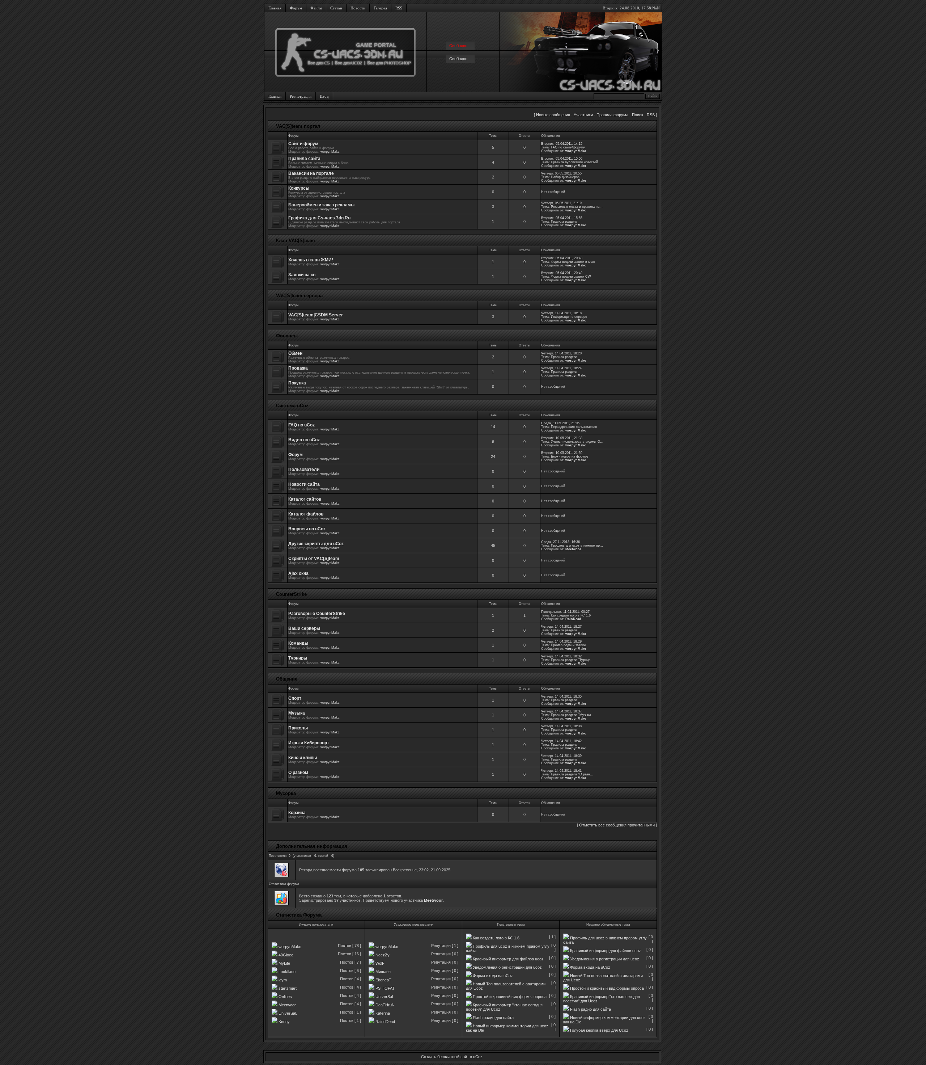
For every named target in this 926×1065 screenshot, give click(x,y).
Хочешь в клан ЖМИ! (310, 259)
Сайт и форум (303, 143)
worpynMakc (330, 151)
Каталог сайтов (304, 499)
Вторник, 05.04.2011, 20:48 (561, 258)
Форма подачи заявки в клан (573, 262)
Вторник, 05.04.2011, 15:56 (561, 218)
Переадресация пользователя (574, 427)
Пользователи (303, 469)
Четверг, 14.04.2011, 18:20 (561, 353)
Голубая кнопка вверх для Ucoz (599, 1030)
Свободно (458, 58)
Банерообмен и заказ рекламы (321, 204)
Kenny (284, 1021)
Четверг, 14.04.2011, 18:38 (561, 726)
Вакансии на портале (311, 173)
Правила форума (612, 115)
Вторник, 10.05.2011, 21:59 (561, 453)
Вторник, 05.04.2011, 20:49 (561, 273)
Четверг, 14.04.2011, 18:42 (561, 741)
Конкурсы (298, 188)
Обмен (295, 353)
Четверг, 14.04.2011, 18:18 (561, 313)
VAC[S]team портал (298, 126)
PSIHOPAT (385, 988)
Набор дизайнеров (565, 177)
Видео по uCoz (304, 439)
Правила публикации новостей (574, 162)
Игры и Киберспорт (308, 742)
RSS (398, 8)
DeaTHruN (385, 1005)
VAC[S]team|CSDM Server (315, 314)
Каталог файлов (305, 514)
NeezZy (382, 955)
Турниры (297, 658)
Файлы (316, 8)
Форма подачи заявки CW (571, 276)
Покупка (297, 383)
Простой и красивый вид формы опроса (510, 996)
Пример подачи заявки (568, 645)
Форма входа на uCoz (493, 975)
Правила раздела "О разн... (572, 774)
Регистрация (300, 96)
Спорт (294, 698)
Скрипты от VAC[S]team (313, 558)
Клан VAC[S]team (295, 240)
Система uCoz (292, 405)
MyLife (284, 963)
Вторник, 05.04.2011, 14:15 (561, 144)
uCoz (478, 1057)
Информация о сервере (569, 317)
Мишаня (383, 971)
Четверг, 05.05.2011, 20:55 (561, 173)
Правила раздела (564, 221)
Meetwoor (573, 549)
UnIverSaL (288, 1013)
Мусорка (286, 793)
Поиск (637, 115)
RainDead (573, 619)
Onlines (285, 996)
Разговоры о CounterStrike (316, 613)
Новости (358, 8)
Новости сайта (304, 484)
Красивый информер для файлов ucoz (508, 959)
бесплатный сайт (453, 1057)
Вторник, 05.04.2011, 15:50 (561, 158)
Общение (286, 679)
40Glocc (286, 955)
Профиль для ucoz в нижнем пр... (577, 545)
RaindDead (385, 1021)
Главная (274, 8)
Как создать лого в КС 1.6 (571, 615)
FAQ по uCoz (301, 425)
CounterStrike (291, 594)
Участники (583, 115)
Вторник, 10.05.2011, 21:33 (561, 438)
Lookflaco (287, 971)
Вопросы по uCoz (307, 528)
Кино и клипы (302, 757)
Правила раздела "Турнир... (572, 660)
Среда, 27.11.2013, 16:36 (560, 542)
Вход (324, 96)
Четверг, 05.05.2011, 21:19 (561, 203)
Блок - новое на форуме (569, 456)
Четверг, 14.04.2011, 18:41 (561, 771)
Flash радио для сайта (493, 1017)
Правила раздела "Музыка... (572, 715)
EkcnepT (383, 980)
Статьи (336, 8)
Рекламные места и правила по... (577, 207)
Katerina (382, 1013)
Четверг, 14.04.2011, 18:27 (561, 626)
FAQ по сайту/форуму (568, 147)
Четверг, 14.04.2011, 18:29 (561, 641)
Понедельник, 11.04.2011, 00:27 (565, 612)
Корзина (297, 812)
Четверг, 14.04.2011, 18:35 (561, 696)
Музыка (296, 713)
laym (283, 980)
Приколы (298, 728)
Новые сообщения (553, 115)
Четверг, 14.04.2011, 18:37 (561, 711)
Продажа (298, 368)
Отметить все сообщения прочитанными (617, 825)
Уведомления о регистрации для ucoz (507, 967)
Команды (298, 643)
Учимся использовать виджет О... (577, 441)
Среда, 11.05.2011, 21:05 (560, 423)
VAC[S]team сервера (299, 295)
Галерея (380, 8)
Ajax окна (298, 573)
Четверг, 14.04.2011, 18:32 (561, 656)
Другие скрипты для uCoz (316, 543)
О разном (298, 772)
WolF (380, 963)
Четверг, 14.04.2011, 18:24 (561, 368)
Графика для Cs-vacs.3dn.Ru (319, 217)
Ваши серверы (304, 628)
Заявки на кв (301, 274)
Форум (296, 8)
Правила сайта (304, 158)
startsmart (288, 988)
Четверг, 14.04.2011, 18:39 (561, 756)
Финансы (287, 335)
